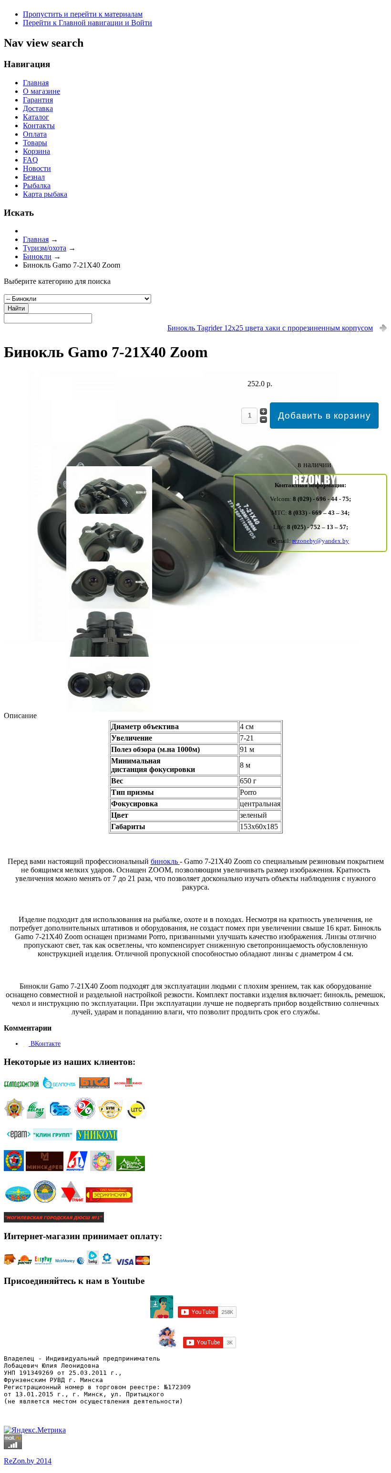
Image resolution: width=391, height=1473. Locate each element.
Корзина (36, 151)
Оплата (35, 134)
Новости (37, 168)
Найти (16, 308)
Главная (36, 83)
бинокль (165, 861)
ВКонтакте (45, 1043)
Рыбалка (37, 185)
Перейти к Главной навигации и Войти (87, 23)
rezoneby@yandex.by (320, 540)
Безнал (34, 177)
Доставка (38, 108)
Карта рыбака (45, 194)
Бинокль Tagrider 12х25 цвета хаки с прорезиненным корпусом (270, 328)
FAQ (30, 160)
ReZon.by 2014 (27, 1461)
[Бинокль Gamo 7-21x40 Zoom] (182, 639)
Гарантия (38, 100)
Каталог (36, 117)
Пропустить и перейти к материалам (83, 14)
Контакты (39, 125)
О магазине (41, 91)
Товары (35, 143)
